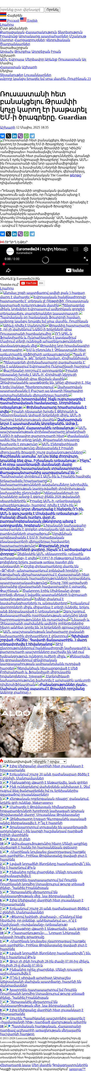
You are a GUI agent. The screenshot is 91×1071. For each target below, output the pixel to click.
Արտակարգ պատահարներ (43, 36)
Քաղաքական (12, 32)
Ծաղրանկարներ (15, 44)
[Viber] (20, 135)
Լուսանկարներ (37, 75)
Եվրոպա (16, 59)
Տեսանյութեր (11, 75)
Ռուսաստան (69, 59)
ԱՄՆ (4, 59)
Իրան (56, 51)
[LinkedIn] (14, 135)
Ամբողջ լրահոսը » (15, 692)
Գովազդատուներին (70, 1065)
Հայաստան (10, 67)
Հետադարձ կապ (15, 1065)
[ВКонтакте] (2, 135)
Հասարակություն (41, 32)
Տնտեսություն (70, 32)
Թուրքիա (22, 51)
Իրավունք (9, 36)
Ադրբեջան (41, 51)
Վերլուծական (58, 40)
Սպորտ (7, 40)
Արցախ (7, 51)
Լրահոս (7, 24)
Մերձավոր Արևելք (41, 59)
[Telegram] (32, 135)
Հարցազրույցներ (29, 40)
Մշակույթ (77, 36)
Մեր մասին (41, 1065)
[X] (8, 135)
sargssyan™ (77, 1069)
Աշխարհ (29, 67)
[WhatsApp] (26, 135)
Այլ (84, 59)
